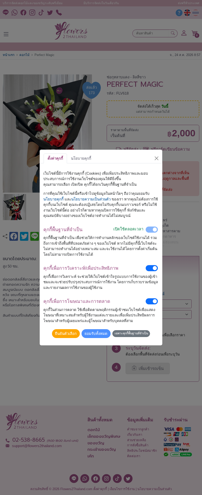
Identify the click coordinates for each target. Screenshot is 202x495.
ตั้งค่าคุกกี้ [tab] (55, 158)
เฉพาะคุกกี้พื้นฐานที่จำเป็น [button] (131, 333)
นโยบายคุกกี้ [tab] (81, 158)
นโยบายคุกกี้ (53, 199)
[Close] (156, 158)
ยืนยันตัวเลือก (66, 333)
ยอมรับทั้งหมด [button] (95, 333)
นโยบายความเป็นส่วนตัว (91, 199)
